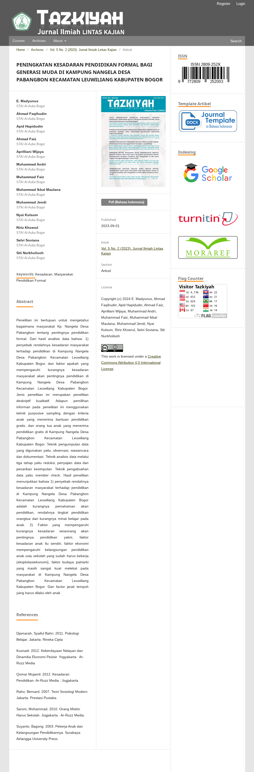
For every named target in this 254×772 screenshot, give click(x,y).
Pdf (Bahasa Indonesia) (126, 202)
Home (20, 50)
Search (235, 41)
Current (19, 41)
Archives (39, 41)
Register (223, 3)
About (58, 41)
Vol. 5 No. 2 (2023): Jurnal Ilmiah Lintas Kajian (83, 50)
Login (240, 3)
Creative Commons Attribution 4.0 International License (131, 362)
